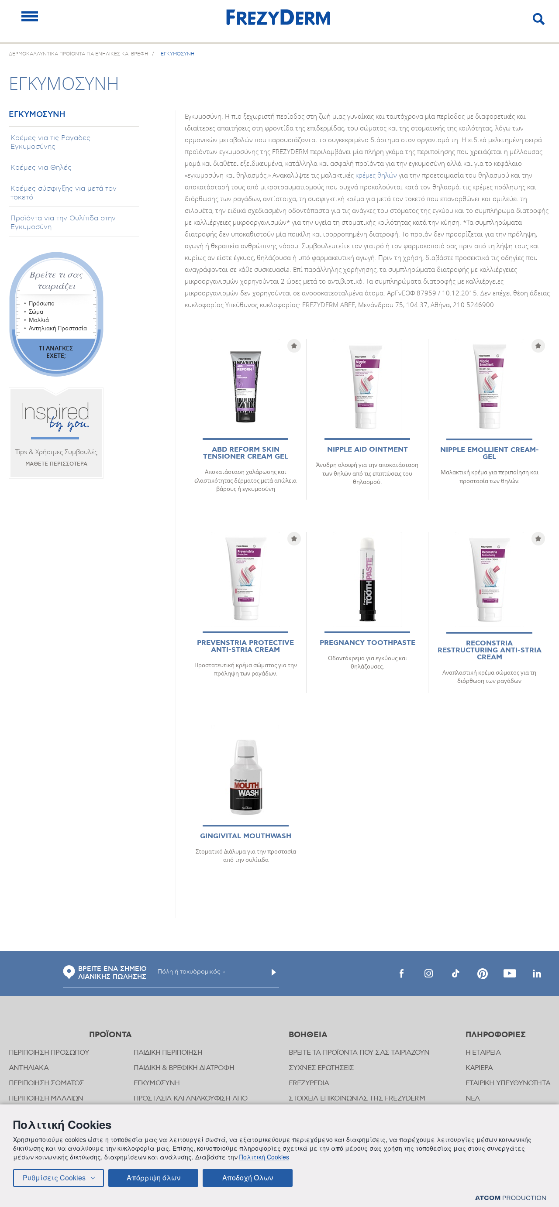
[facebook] (401, 973)
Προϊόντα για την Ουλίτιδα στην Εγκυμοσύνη (63, 222)
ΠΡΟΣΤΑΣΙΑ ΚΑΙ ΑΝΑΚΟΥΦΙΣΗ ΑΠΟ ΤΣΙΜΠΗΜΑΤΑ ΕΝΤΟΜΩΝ (191, 1102)
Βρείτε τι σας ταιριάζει (56, 279)
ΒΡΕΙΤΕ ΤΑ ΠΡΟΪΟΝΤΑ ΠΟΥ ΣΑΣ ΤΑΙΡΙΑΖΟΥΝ (359, 1053)
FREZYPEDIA (309, 1083)
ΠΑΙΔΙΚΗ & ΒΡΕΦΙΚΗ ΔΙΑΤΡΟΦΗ (184, 1068)
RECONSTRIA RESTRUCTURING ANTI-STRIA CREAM (490, 650)
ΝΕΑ (473, 1098)
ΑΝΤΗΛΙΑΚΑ (28, 1068)
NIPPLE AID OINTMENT (367, 449)
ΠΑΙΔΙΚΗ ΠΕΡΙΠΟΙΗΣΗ (168, 1053)
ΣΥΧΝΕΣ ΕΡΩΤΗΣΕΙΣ (321, 1068)
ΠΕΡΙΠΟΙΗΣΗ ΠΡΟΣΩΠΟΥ (49, 1053)
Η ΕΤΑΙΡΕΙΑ (483, 1053)
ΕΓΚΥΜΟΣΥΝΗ (37, 115)
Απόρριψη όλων (153, 1178)
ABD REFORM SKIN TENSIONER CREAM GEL (245, 453)
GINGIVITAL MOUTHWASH (245, 836)
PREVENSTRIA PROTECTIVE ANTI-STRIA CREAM (245, 646)
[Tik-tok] (455, 973)
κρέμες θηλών (376, 175)
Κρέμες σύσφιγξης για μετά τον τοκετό (63, 193)
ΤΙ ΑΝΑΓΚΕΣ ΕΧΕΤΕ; (56, 351)
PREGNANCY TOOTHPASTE (367, 643)
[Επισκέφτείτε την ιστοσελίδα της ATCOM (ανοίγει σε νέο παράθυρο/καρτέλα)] (510, 1197)
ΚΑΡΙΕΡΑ (479, 1068)
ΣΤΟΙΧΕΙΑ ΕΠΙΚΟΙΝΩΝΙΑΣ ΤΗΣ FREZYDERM (357, 1098)
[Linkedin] (536, 973)
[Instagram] (428, 973)
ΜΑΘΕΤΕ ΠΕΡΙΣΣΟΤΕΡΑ (56, 464)
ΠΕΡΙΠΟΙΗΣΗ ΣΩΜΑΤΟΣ (46, 1083)
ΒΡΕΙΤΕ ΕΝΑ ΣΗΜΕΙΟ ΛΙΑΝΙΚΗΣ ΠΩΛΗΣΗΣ (112, 973)
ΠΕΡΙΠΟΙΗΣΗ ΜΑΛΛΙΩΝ (46, 1098)
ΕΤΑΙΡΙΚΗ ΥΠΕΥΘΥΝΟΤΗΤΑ (508, 1083)
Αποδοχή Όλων (247, 1178)
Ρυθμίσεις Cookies (54, 1178)
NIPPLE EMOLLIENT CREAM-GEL (489, 454)
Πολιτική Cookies (264, 1156)
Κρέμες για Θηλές (41, 167)
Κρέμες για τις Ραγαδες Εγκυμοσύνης (50, 142)
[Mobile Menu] (29, 16)
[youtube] (509, 973)
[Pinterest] (482, 973)
